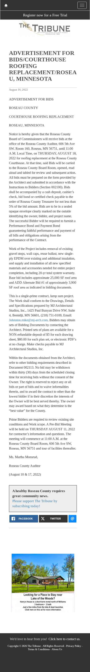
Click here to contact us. (64, 639)
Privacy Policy (73, 646)
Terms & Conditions (39, 649)
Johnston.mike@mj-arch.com (28, 320)
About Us (57, 649)
